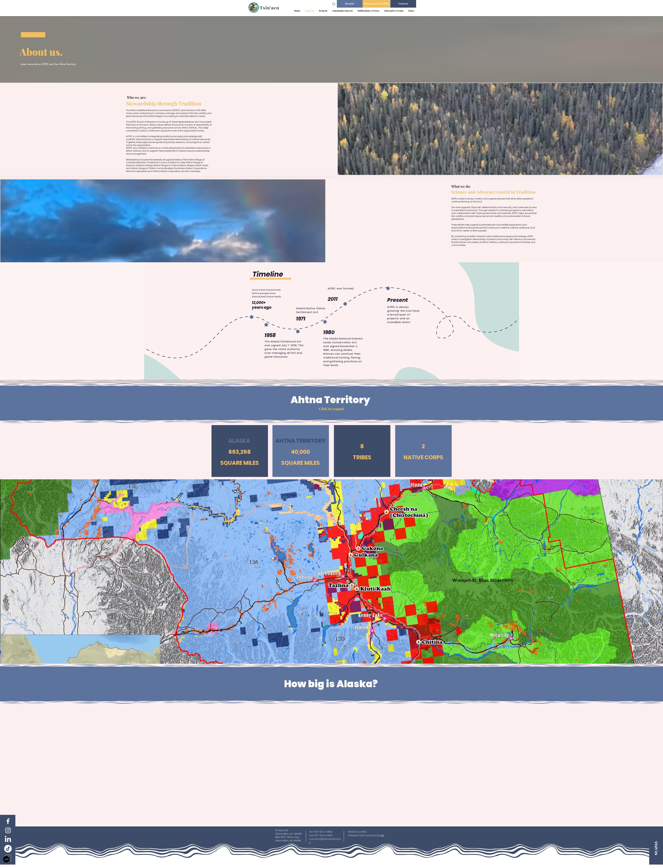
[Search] (334, 4)
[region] (240, 451)
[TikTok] (8, 848)
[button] (323, 11)
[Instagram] (8, 830)
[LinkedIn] (8, 839)
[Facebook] (8, 821)
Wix (382, 835)
